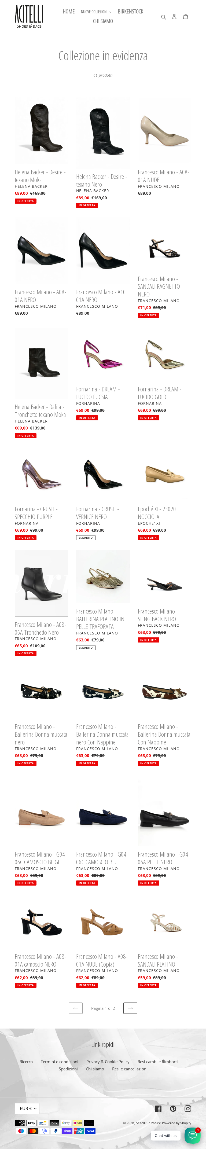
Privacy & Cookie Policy (108, 1061)
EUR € (26, 1108)
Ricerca (26, 1061)
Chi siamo (95, 1068)
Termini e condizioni (59, 1061)
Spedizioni (68, 1068)
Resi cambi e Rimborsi (158, 1061)
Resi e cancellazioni (130, 1068)
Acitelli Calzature (148, 1123)
